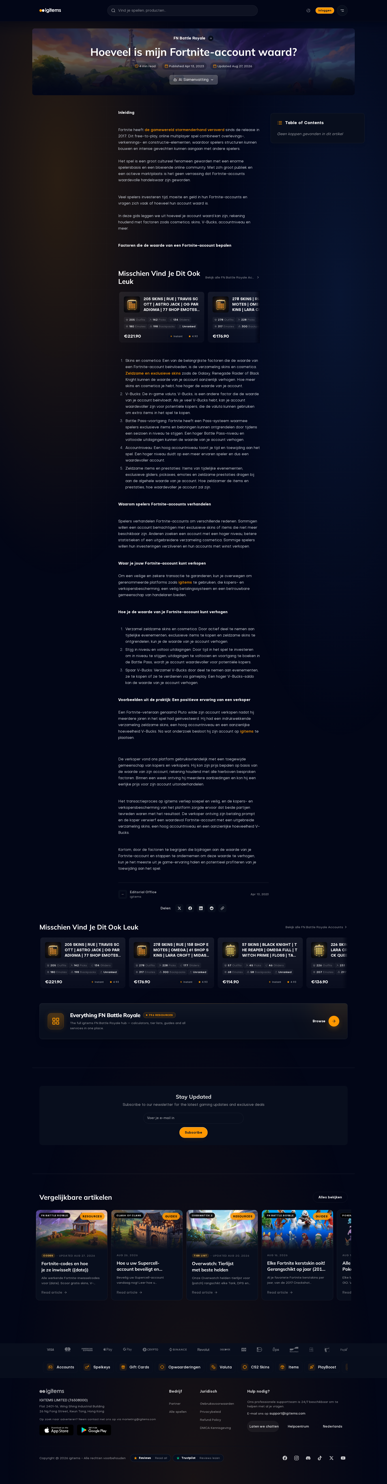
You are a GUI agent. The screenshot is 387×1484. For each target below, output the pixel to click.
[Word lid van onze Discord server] (308, 1458)
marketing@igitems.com (139, 1419)
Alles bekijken (330, 1197)
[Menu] (342, 10)
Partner (175, 1404)
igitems (185, 582)
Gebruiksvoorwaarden (217, 1404)
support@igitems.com (287, 1413)
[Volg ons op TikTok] (319, 1458)
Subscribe (193, 1132)
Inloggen (324, 10)
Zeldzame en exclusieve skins (153, 373)
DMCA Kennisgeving (215, 1428)
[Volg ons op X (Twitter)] (331, 1458)
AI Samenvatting (194, 79)
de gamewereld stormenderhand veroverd (184, 129)
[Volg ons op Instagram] (296, 1458)
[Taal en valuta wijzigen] (308, 10)
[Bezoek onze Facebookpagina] (284, 1458)
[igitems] (50, 10)
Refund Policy (210, 1420)
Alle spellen (178, 1412)
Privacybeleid (210, 1412)
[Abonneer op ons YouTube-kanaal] (343, 1458)
